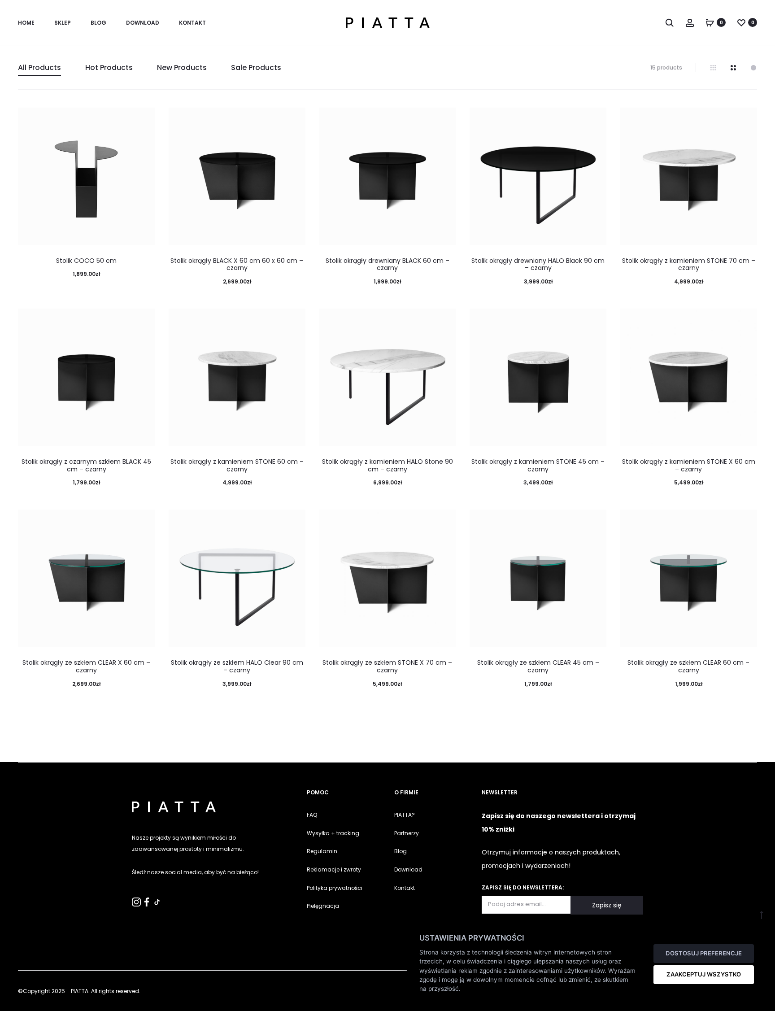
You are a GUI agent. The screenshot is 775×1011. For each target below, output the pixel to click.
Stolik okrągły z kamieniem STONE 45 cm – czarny (538, 465)
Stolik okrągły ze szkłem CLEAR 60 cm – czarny (688, 666)
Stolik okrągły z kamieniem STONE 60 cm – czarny (237, 465)
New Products (182, 67)
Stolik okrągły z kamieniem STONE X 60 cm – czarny (688, 465)
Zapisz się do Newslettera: (523, 887)
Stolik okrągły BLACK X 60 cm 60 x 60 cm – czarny (236, 264)
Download (142, 22)
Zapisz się (607, 905)
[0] (709, 22)
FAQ (312, 815)
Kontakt (404, 888)
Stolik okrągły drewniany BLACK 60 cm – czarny (387, 264)
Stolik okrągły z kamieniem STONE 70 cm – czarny (688, 264)
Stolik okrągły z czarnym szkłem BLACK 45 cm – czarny (86, 465)
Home (26, 22)
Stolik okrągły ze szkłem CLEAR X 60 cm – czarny (86, 666)
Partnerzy (406, 833)
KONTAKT (192, 22)
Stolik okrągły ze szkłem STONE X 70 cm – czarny (387, 666)
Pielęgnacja (323, 906)
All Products (39, 67)
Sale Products (256, 67)
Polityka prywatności (334, 888)
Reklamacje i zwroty (334, 869)
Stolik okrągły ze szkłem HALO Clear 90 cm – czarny (237, 666)
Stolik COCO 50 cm (86, 260)
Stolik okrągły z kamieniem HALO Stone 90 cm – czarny (387, 465)
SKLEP (62, 22)
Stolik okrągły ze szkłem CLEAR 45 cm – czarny (538, 666)
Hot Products (109, 67)
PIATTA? (404, 815)
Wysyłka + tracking (333, 833)
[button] (11, 1000)
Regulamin (322, 851)
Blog (98, 22)
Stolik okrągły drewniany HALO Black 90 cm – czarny (538, 264)
